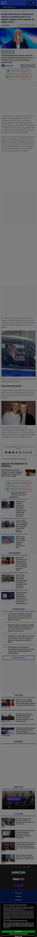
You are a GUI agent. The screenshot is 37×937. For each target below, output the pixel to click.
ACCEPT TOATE (18, 931)
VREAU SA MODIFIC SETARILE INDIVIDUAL (18, 933)
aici (18, 915)
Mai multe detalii (21, 909)
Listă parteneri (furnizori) (7, 928)
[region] (18, 920)
